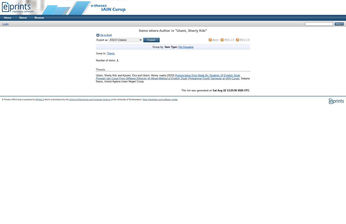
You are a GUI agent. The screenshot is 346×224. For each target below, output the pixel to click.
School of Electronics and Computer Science (90, 99)
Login (5, 23)
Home (7, 17)
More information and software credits (160, 99)
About (23, 17)
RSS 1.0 (229, 39)
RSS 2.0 (244, 39)
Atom (215, 39)
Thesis (111, 53)
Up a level (106, 34)
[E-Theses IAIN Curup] (17, 13)
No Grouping (186, 46)
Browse (39, 17)
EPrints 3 (40, 99)
